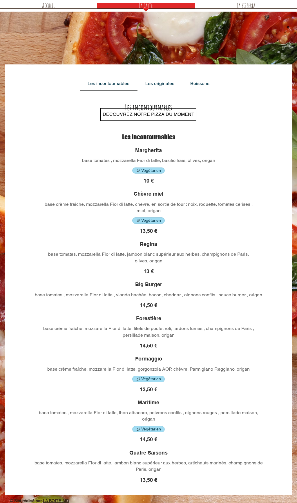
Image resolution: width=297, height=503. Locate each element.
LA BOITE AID (56, 500)
